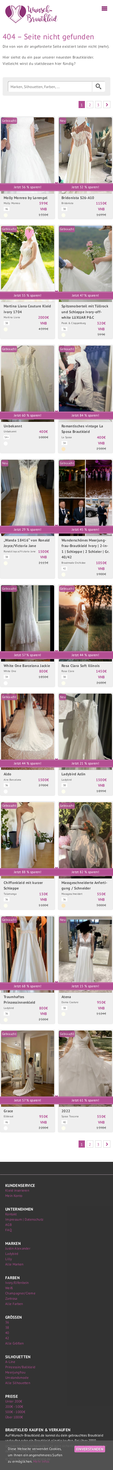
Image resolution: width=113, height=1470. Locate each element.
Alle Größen (14, 1343)
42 (7, 1338)
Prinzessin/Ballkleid (20, 1367)
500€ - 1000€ (15, 1412)
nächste (106, 104)
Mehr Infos (41, 1461)
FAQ (8, 1230)
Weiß (9, 1288)
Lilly (8, 1259)
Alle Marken (14, 1264)
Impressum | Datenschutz (24, 1219)
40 (7, 1333)
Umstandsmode (17, 1377)
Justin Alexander (17, 1248)
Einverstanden (89, 1449)
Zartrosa (11, 1298)
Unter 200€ (13, 1401)
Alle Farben (14, 1304)
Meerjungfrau (15, 1372)
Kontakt (11, 1214)
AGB (8, 1224)
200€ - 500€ (14, 1406)
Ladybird (11, 1253)
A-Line (10, 1362)
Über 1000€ (14, 1417)
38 (7, 1327)
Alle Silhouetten (17, 1383)
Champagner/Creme (20, 1293)
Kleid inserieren (17, 1190)
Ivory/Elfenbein (17, 1282)
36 (7, 1322)
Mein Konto (13, 1195)
